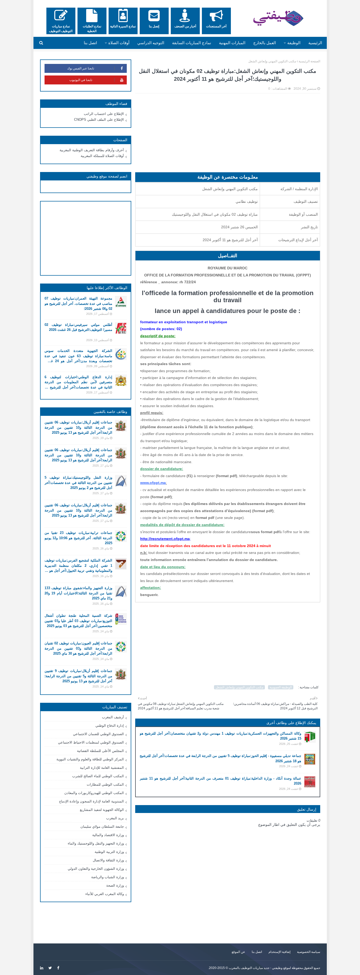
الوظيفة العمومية (281, 687)
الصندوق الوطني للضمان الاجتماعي (98, 734)
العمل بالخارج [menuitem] (264, 43)
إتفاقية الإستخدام (279, 952)
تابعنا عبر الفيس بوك (80, 68)
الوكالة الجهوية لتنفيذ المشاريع (102, 810)
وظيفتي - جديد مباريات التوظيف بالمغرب (256, 968)
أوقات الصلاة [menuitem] (118, 43)
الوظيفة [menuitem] (293, 43)
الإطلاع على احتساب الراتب (104, 114)
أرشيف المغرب (113, 717)
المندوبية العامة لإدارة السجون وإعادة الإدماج (91, 801)
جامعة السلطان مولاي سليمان (102, 827)
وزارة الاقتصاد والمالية (108, 835)
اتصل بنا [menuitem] (90, 43)
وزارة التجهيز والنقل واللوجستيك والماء (96, 843)
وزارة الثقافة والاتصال (108, 860)
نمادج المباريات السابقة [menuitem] (191, 43)
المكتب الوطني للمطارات (105, 784)
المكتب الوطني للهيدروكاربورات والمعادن (94, 793)
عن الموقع (238, 952)
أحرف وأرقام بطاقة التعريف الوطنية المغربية (92, 150)
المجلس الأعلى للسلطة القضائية (100, 751)
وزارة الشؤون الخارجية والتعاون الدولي (96, 869)
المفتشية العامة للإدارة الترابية (102, 768)
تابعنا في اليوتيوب (80, 80)
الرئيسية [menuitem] (315, 43)
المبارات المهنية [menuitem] (232, 43)
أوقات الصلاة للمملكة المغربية (102, 156)
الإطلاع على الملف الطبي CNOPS (99, 120)
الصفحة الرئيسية (309, 61)
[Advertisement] (227, 135)
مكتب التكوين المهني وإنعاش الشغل (272, 61)
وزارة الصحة (115, 885)
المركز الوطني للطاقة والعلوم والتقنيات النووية (90, 759)
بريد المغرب (115, 818)
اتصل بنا (257, 952)
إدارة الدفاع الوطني (109, 726)
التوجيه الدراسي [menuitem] (150, 43)
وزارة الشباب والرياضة (107, 877)
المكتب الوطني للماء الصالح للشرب (98, 776)
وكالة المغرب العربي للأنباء (104, 894)
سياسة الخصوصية (308, 952)
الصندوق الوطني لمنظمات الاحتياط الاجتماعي (91, 742)
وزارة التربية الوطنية (109, 852)
